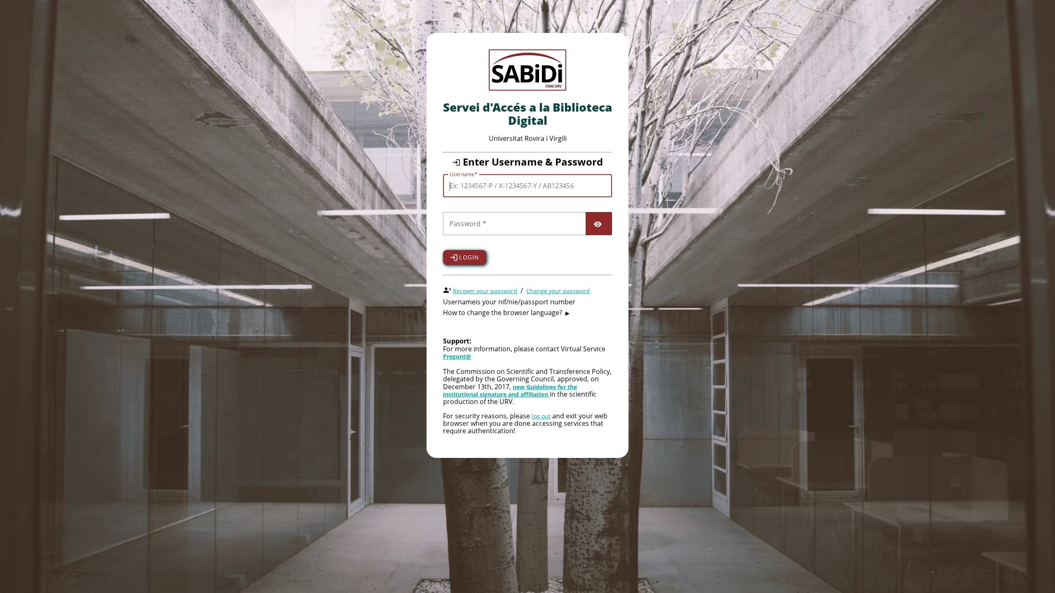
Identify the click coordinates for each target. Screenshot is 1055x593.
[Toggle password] (599, 223)
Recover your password (485, 291)
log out (541, 416)
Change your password (558, 291)
